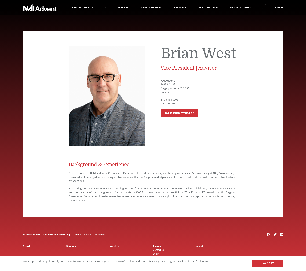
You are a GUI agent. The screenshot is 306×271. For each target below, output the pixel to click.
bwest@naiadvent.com (179, 113)
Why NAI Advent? (240, 7)
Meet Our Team (208, 7)
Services (123, 7)
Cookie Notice (203, 261)
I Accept (268, 263)
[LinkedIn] (281, 234)
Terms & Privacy (83, 234)
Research (180, 7)
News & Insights (151, 7)
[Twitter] (275, 234)
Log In (279, 7)
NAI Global (100, 234)
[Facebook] (268, 234)
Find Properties (82, 7)
